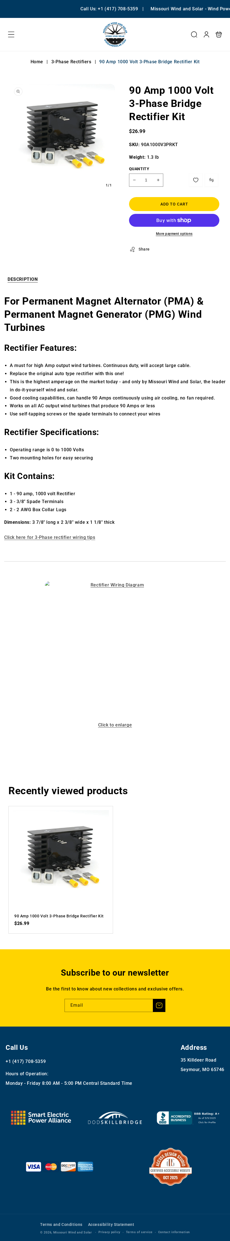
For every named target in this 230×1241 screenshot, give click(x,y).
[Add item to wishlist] (195, 180)
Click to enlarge (115, 725)
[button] (11, 34)
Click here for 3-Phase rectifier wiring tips (49, 537)
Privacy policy (109, 1232)
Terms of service (139, 1232)
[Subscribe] (159, 1005)
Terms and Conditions (61, 1224)
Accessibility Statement (111, 1224)
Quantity (139, 169)
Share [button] (144, 249)
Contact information (174, 1232)
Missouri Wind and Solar (72, 1232)
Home (38, 61)
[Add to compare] (211, 180)
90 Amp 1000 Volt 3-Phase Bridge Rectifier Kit (61, 858)
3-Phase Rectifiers (71, 61)
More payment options (174, 234)
